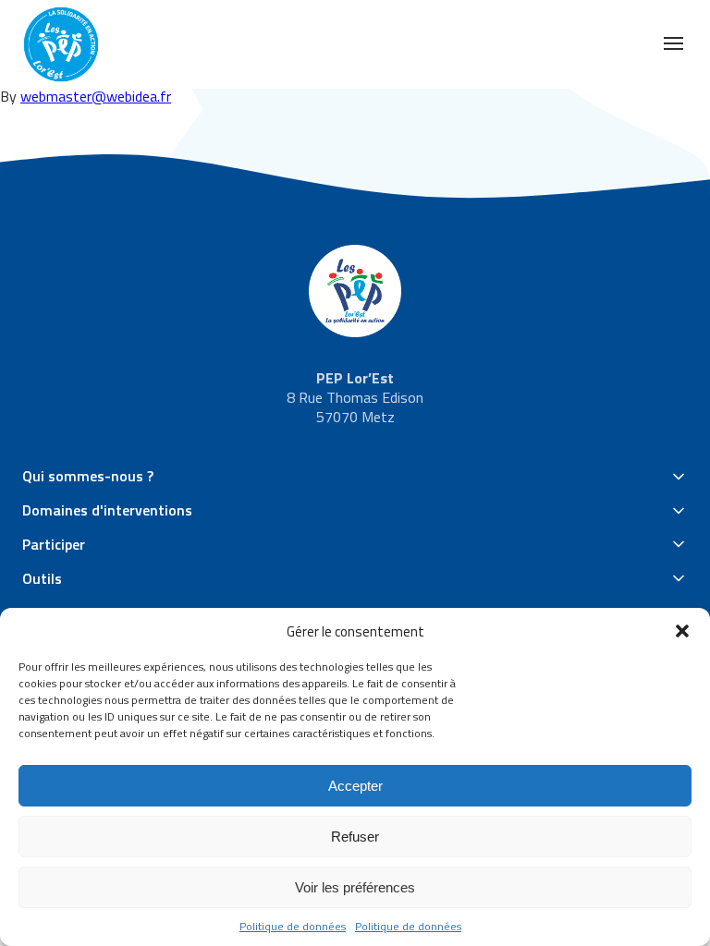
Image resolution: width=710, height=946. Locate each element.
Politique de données (292, 926)
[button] (682, 631)
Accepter (355, 786)
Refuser (355, 836)
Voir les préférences (355, 887)
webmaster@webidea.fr (95, 96)
